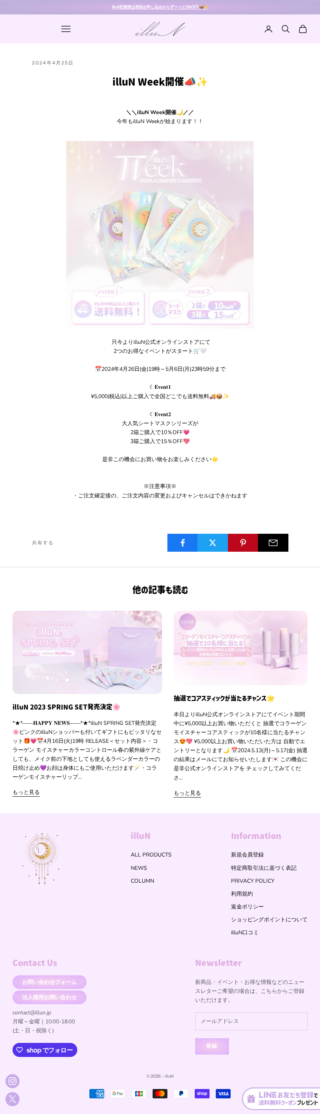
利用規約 (242, 894)
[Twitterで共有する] (213, 542)
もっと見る (26, 792)
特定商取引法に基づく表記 (264, 868)
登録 (212, 1046)
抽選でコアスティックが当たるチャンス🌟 (224, 698)
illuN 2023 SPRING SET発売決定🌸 (66, 707)
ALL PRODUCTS (151, 854)
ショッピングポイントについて (269, 919)
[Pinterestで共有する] (243, 542)
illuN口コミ (245, 932)
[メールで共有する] (273, 542)
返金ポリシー (247, 906)
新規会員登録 (247, 854)
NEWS (139, 868)
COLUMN (142, 881)
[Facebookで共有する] (182, 542)
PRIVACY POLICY (252, 881)
